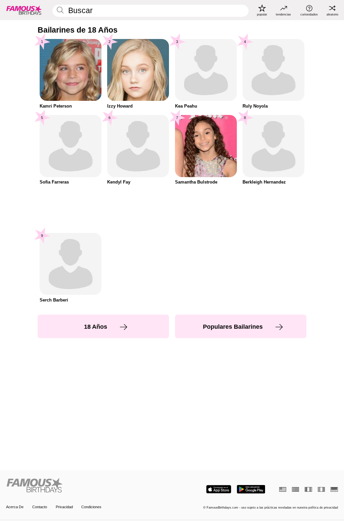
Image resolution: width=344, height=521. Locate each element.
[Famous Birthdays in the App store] (219, 489)
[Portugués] (295, 489)
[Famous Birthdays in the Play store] (251, 489)
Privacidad (64, 507)
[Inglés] (282, 489)
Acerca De (15, 507)
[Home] (87, 486)
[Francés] (308, 489)
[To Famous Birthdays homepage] (24, 10)
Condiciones (91, 507)
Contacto (39, 507)
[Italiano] (321, 489)
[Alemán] (334, 489)
